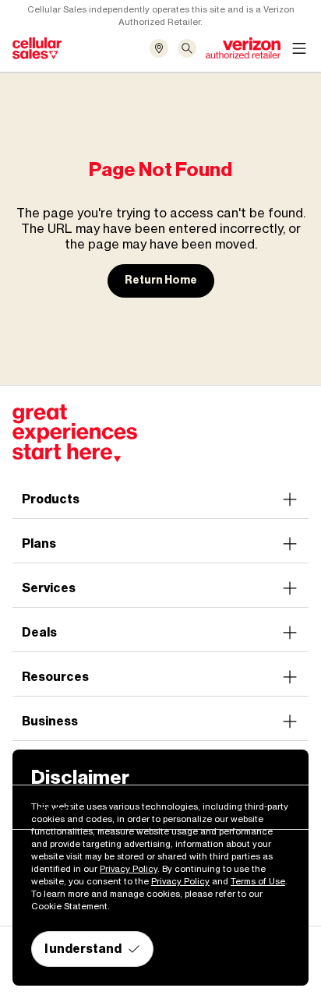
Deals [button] (39, 632)
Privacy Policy (128, 868)
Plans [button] (39, 543)
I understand (83, 948)
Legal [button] (39, 765)
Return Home (161, 280)
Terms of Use (258, 881)
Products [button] (50, 499)
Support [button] (47, 810)
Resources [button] (55, 676)
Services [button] (49, 587)
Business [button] (50, 721)
